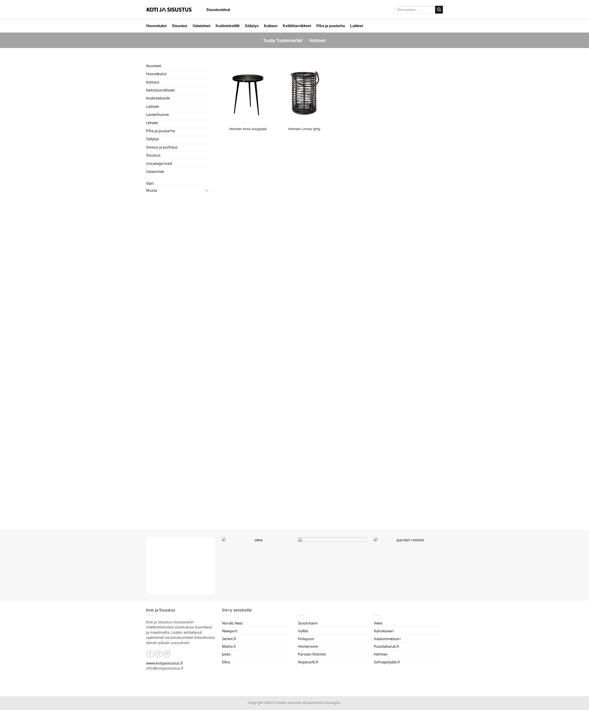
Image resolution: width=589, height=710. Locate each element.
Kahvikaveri (384, 630)
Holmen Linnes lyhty (304, 129)
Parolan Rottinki (312, 654)
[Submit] (439, 10)
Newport (229, 630)
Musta (151, 190)
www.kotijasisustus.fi (164, 663)
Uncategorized (159, 163)
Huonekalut (156, 26)
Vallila (303, 630)
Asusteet (153, 65)
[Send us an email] (167, 654)
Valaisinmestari (387, 638)
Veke (378, 623)
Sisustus (179, 26)
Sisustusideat (218, 10)
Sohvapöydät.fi (387, 661)
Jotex (226, 654)
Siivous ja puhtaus (162, 147)
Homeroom (308, 646)
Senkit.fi (229, 638)
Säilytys (252, 26)
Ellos (226, 661)
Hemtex (380, 654)
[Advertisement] (177, 359)
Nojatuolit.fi (308, 661)
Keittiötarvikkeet (297, 26)
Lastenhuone (157, 114)
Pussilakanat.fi (386, 646)
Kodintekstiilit (228, 26)
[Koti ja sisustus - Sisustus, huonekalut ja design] (169, 9)
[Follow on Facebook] (150, 654)
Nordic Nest (232, 623)
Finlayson (306, 638)
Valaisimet (201, 26)
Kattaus (270, 26)
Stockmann (308, 623)
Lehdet (152, 122)
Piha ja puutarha (330, 26)
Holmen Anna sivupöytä (248, 129)
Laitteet (356, 26)
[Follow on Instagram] (158, 654)
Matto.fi (229, 646)
